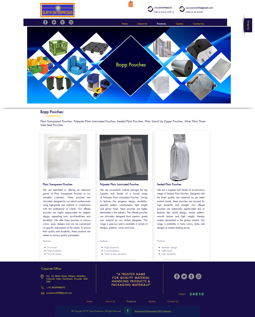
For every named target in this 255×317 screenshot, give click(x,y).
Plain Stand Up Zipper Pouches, (164, 121)
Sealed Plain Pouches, (131, 121)
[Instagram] (71, 22)
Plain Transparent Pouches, (57, 121)
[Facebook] (45, 22)
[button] (248, 25)
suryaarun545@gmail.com (199, 7)
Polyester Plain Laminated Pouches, (95, 121)
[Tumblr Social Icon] (62, 22)
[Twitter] (54, 22)
